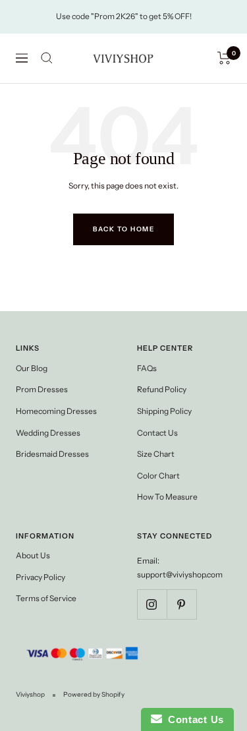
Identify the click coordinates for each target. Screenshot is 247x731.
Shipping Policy (164, 411)
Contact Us (157, 433)
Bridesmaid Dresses (52, 454)
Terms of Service (46, 598)
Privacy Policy (40, 577)
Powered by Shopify (93, 694)
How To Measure (167, 497)
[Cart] (224, 58)
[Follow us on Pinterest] (181, 604)
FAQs (147, 368)
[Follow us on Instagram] (152, 604)
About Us (33, 555)
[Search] (47, 58)
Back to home (123, 229)
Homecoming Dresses (56, 411)
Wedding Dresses (48, 433)
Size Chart (156, 454)
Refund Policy (161, 389)
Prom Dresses (42, 389)
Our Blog (31, 368)
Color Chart (158, 476)
